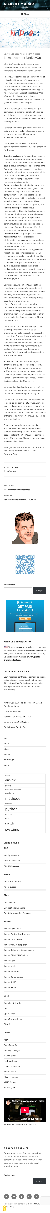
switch (9, 823)
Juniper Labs (9, 961)
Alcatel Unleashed (12, 860)
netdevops (8, 804)
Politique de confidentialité (15, 1204)
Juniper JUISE (10, 982)
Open (6, 765)
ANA (6, 1040)
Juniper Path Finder (12, 929)
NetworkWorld (10, 454)
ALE (6, 738)
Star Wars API (10, 1071)
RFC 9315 (8, 814)
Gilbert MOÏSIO (19, 4)
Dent (6, 1008)
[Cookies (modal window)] (4, 1208)
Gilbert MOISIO (32, 54)
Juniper (7, 754)
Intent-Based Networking (13, 789)
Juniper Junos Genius (13, 977)
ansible (10, 780)
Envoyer (39, 590)
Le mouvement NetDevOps (16, 722)
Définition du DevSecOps (15, 727)
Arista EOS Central (12, 881)
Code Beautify (10, 1045)
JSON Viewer (10, 1056)
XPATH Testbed (11, 1077)
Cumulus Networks (12, 1003)
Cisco (6, 749)
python (11, 809)
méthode (12, 471)
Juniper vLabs (10, 966)
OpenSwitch (9, 1014)
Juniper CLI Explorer (13, 939)
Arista (6, 744)
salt (7, 818)
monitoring (9, 793)
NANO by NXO (10, 1087)
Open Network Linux (13, 1019)
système (12, 829)
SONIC (7, 1024)
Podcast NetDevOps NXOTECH (17, 717)
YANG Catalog (10, 1082)
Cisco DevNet (10, 902)
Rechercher (9, 585)
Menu (26, 14)
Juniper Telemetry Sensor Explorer (19, 950)
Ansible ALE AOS (11, 866)
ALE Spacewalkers (12, 855)
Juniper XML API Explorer (15, 945)
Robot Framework (12, 1066)
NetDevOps (13, 467)
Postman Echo (10, 1061)
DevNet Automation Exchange (17, 913)
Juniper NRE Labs (11, 971)
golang (8, 785)
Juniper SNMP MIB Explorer (16, 955)
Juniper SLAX (10, 987)
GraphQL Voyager (12, 1050)
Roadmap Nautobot (12, 711)
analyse (7, 775)
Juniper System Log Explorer (17, 934)
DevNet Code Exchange (14, 908)
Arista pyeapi (10, 887)
